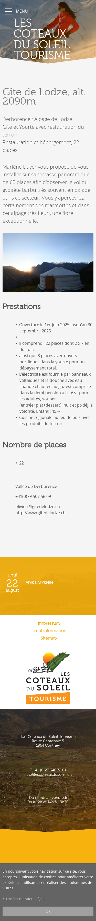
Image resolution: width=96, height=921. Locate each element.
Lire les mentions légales (27, 898)
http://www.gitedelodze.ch (40, 512)
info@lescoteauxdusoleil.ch (48, 774)
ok (48, 911)
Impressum (49, 623)
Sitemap (49, 638)
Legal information (48, 630)
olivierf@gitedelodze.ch (37, 506)
